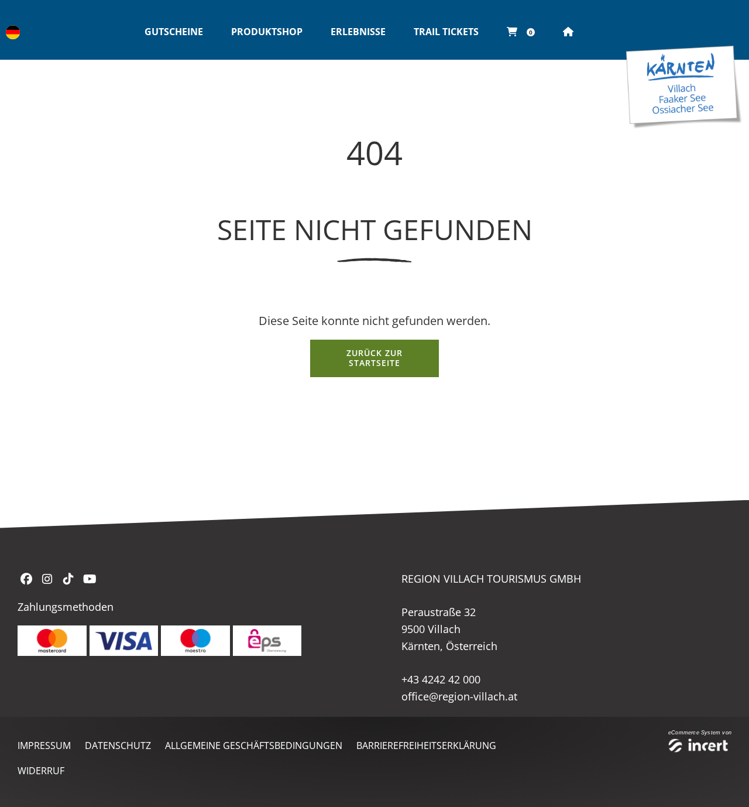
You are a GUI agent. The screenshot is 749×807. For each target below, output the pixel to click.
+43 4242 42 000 (440, 679)
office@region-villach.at (459, 696)
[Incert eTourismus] (699, 746)
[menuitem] (173, 32)
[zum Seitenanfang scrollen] (725, 783)
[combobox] (13, 32)
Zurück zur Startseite (374, 357)
